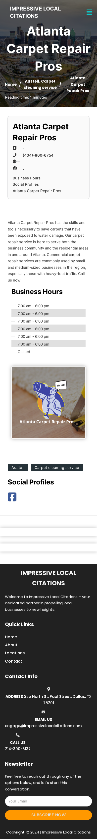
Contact (13, 661)
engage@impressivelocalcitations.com (43, 725)
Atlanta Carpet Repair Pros (37, 190)
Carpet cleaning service (57, 467)
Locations (15, 653)
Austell (32, 81)
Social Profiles (26, 184)
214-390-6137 (18, 748)
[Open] (89, 12)
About (11, 645)
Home (11, 84)
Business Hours (27, 178)
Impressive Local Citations (48, 578)
